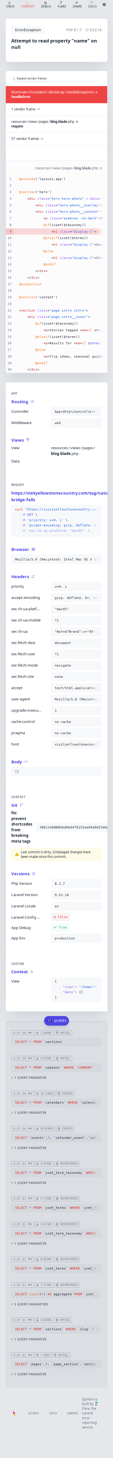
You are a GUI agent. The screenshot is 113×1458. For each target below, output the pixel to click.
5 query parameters (31, 1304)
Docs (53, 1413)
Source (33, 1413)
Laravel (72, 1413)
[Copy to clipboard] (96, 412)
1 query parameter (30, 1078)
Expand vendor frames (32, 78)
